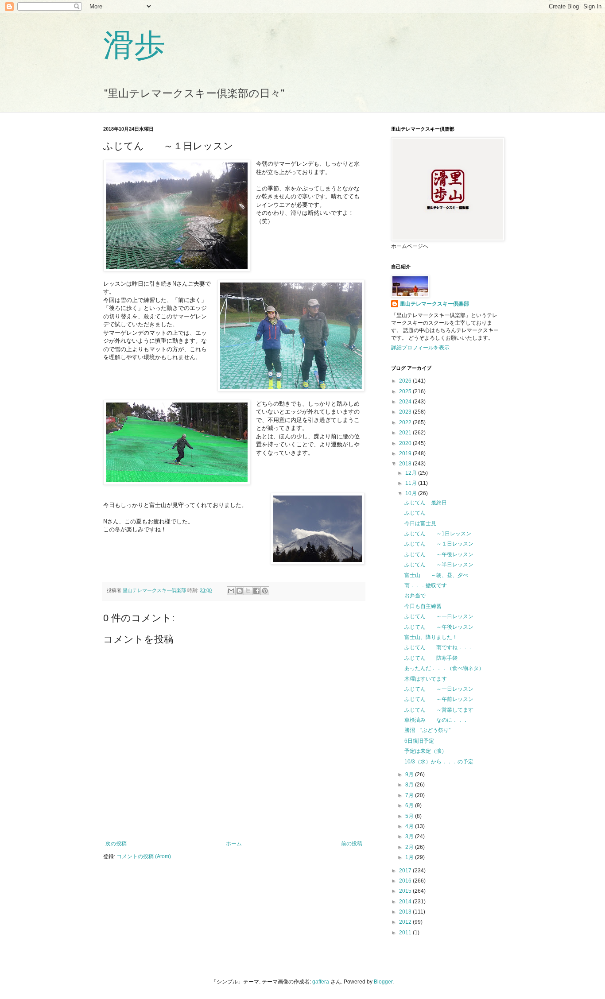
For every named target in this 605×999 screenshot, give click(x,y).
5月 (410, 816)
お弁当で (415, 595)
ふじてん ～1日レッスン (437, 533)
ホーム (234, 843)
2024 (406, 402)
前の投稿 (351, 843)
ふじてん (420, 513)
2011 (406, 932)
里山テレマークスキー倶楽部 (434, 304)
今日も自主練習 (423, 606)
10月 (411, 493)
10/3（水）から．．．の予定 (438, 762)
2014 (406, 901)
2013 (406, 912)
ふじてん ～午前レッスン (438, 699)
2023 (406, 412)
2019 (406, 453)
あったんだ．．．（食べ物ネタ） (444, 668)
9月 (410, 774)
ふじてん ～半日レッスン (438, 564)
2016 (406, 881)
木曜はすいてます (425, 679)
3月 (410, 836)
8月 (410, 785)
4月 (410, 826)
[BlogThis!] (239, 590)
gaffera (320, 982)
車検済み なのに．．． (436, 720)
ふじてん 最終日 (425, 503)
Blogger (383, 982)
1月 (410, 857)
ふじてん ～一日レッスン (438, 616)
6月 (410, 805)
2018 (406, 464)
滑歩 (134, 44)
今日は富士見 (420, 523)
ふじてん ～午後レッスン (438, 554)
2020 (406, 443)
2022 (406, 422)
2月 (410, 847)
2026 (406, 381)
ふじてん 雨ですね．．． (438, 647)
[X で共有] (248, 590)
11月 (411, 483)
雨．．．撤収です (425, 585)
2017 (406, 870)
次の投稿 (116, 843)
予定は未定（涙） (425, 751)
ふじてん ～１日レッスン (438, 544)
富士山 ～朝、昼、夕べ (436, 575)
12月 (411, 473)
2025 (406, 391)
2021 (406, 433)
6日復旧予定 (419, 741)
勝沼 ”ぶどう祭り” (427, 730)
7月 (410, 795)
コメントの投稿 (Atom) (143, 856)
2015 (406, 891)
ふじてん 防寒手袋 (431, 658)
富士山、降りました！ (431, 637)
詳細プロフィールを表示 (420, 348)
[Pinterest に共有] (264, 590)
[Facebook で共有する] (256, 590)
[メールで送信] (231, 590)
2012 (406, 922)
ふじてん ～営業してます (438, 710)
